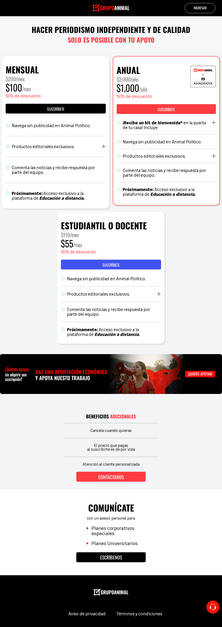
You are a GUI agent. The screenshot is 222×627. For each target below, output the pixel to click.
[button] (166, 109)
